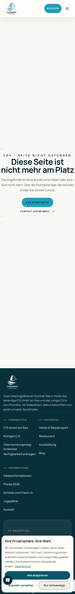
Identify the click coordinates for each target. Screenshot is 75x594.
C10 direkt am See (15, 428)
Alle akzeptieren (37, 575)
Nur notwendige (54, 585)
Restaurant (47, 436)
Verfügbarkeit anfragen (19, 454)
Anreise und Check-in (18, 493)
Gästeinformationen (17, 476)
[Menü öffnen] (67, 8)
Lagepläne (10, 501)
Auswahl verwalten (20, 585)
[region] (37, 564)
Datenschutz (23, 566)
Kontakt (8, 510)
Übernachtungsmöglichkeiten (17, 447)
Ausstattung (47, 445)
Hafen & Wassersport (53, 428)
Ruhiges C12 (11, 436)
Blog (42, 453)
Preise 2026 (11, 484)
